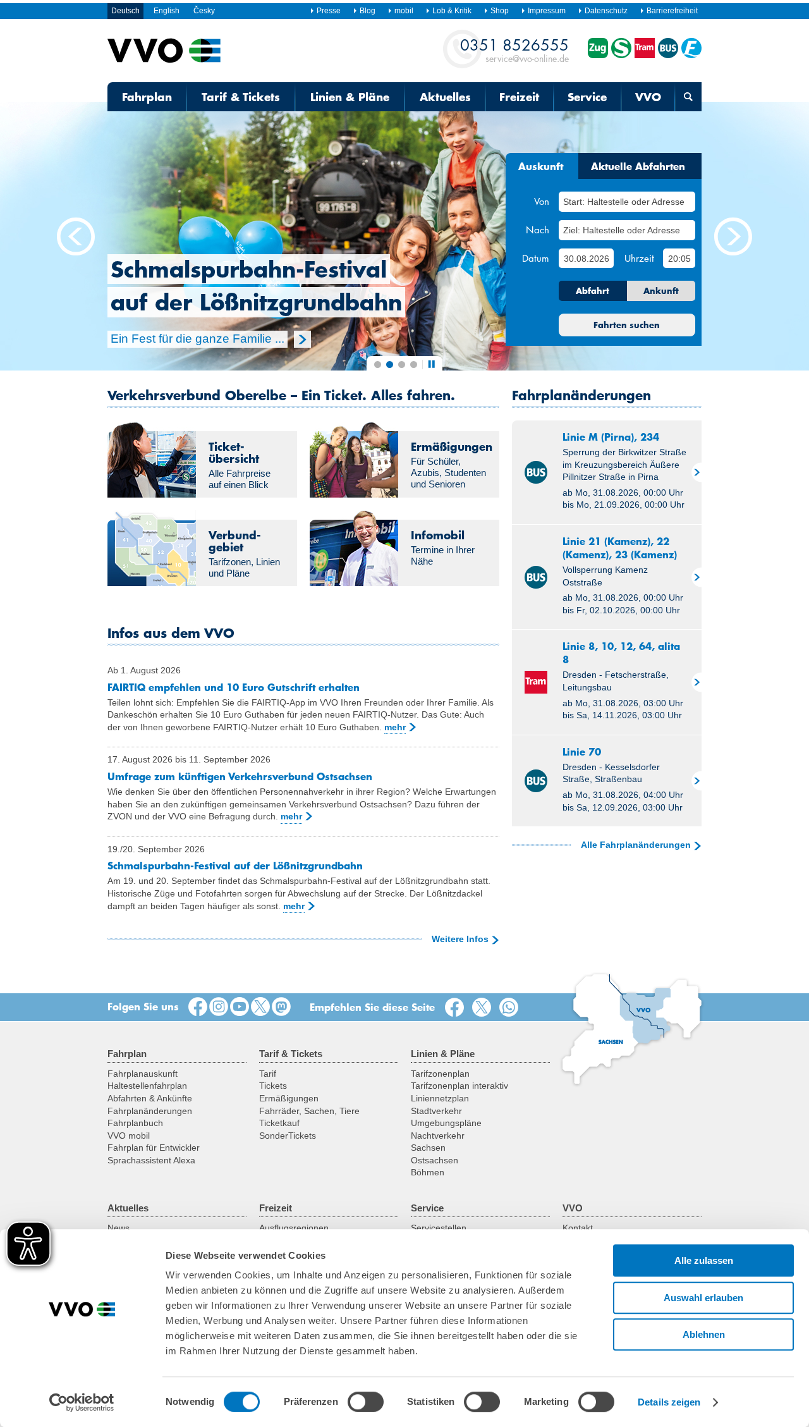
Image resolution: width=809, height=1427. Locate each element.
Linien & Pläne (349, 97)
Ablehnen (704, 1334)
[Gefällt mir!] (197, 1007)
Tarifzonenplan (440, 1074)
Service (587, 97)
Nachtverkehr (438, 1135)
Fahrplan (147, 97)
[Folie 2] (389, 364)
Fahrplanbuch (135, 1123)
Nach (537, 229)
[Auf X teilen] (484, 1007)
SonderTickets (287, 1135)
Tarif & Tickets (241, 97)
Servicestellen (438, 1228)
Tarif (267, 1074)
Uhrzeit (639, 258)
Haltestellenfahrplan (147, 1086)
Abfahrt (592, 291)
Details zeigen (669, 1402)
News (118, 1228)
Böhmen (427, 1172)
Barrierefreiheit (672, 10)
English (166, 10)
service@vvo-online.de (514, 49)
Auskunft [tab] (540, 165)
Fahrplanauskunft (142, 1074)
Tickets (273, 1086)
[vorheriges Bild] (76, 237)
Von (541, 201)
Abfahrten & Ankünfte (149, 1098)
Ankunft (661, 291)
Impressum (547, 10)
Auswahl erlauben (703, 1297)
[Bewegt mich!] (239, 1007)
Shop (499, 10)
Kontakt (578, 1228)
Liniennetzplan (440, 1098)
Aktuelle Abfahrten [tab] (638, 165)
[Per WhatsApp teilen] (511, 1007)
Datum (535, 258)
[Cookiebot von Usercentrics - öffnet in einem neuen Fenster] (82, 1402)
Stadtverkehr (436, 1111)
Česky (204, 10)
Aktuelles (445, 97)
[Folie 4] (413, 364)
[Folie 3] (401, 364)
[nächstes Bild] (733, 237)
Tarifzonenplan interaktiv (459, 1086)
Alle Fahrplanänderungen (636, 845)
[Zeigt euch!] (218, 1007)
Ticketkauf (279, 1123)
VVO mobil (128, 1135)
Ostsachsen (434, 1160)
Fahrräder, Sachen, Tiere (309, 1111)
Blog (367, 10)
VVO (648, 97)
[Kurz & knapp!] (260, 1007)
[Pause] (431, 363)
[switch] (366, 1402)
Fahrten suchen (626, 325)
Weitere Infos (460, 939)
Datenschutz (606, 10)
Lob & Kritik (451, 10)
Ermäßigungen (289, 1098)
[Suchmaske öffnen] (688, 96)
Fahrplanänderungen (149, 1111)
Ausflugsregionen (294, 1228)
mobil (403, 10)
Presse (329, 10)
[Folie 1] (377, 364)
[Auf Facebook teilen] (457, 1007)
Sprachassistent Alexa (151, 1160)
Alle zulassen (703, 1260)
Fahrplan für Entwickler (153, 1147)
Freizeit (519, 97)
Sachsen (428, 1147)
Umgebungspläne (446, 1123)
